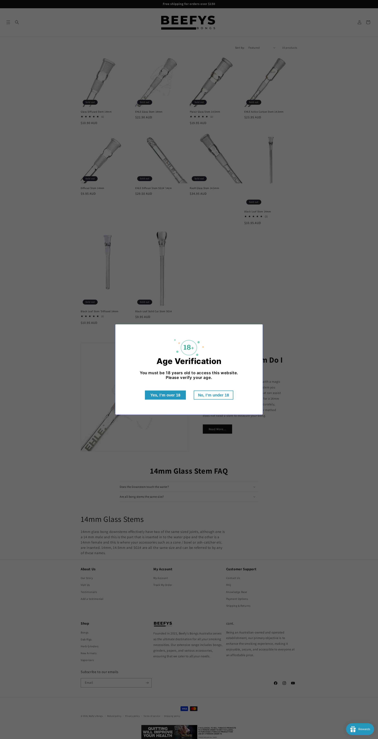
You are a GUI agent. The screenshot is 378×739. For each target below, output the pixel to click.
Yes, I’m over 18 (165, 395)
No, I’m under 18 (213, 395)
